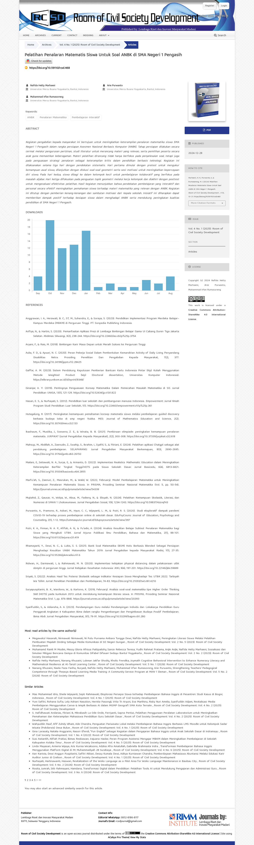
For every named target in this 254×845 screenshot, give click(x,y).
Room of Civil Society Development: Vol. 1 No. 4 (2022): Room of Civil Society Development (129, 733)
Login (224, 6)
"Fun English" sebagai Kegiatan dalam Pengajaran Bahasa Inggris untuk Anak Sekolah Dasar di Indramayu (154, 731)
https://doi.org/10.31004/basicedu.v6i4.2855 (59, 472)
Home (26, 35)
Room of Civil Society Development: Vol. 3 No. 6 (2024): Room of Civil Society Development (129, 770)
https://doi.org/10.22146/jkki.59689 (157, 568)
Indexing (88, 35)
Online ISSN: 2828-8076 (213, 16)
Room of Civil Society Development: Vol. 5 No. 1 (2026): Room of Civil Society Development (153, 664)
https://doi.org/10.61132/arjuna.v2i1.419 (56, 537)
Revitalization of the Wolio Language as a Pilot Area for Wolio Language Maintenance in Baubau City (135, 761)
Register (209, 6)
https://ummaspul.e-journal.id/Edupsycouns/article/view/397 (95, 520)
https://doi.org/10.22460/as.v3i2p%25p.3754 (109, 336)
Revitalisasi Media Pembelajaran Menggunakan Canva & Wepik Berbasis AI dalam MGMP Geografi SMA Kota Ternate (123, 704)
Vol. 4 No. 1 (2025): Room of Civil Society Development (90, 45)
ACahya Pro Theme (118, 837)
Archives (40, 35)
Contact (72, 35)
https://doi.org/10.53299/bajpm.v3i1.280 (121, 616)
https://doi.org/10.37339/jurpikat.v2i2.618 (151, 436)
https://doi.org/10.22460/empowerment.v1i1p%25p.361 (120, 406)
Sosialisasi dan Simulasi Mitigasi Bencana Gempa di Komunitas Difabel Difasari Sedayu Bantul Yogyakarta (129, 651)
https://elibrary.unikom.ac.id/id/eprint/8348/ (58, 380)
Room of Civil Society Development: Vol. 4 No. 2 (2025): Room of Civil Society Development (125, 718)
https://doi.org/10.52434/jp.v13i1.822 (94, 393)
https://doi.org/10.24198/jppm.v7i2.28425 (57, 362)
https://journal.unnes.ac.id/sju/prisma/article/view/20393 (106, 599)
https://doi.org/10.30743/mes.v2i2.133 (55, 423)
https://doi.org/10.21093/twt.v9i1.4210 (133, 581)
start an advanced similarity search (63, 788)
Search (221, 35)
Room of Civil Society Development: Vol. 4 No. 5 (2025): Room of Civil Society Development (119, 742)
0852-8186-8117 (129, 817)
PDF (208, 130)
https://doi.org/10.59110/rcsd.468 (49, 68)
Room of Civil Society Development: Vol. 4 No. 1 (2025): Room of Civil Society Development (101, 698)
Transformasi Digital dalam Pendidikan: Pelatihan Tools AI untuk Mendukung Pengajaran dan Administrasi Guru (150, 768)
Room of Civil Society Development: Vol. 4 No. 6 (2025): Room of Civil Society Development (169, 750)
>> (40, 780)
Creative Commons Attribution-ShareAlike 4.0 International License (207, 315)
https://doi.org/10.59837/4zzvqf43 (148, 502)
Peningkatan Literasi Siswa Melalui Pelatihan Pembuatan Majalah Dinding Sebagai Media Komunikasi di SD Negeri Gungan (123, 640)
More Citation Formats (203, 203)
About (103, 35)
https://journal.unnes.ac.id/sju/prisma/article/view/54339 (66, 489)
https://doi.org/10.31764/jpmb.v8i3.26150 (57, 454)
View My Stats (138, 837)
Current (57, 35)
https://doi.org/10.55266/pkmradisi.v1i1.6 (56, 555)
